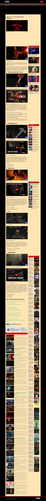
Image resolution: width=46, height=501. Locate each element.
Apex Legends (34, 126)
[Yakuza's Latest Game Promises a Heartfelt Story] (36, 285)
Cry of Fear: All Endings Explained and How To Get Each (16, 301)
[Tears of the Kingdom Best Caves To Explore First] (36, 448)
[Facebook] (8, 324)
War (29, 4)
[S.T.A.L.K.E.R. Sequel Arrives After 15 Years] (36, 298)
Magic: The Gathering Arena (35, 148)
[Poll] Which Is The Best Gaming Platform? (32, 54)
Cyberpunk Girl (29, 82)
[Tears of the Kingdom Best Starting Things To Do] (36, 409)
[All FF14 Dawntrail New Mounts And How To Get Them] (36, 375)
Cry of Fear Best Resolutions (11, 307)
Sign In (42, 1)
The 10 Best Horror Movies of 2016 (12, 318)
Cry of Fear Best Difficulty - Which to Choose (14, 304)
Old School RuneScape (35, 186)
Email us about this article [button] (8, 326)
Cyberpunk (18, 4)
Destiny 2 (33, 188)
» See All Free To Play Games (34, 208)
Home (6, 4)
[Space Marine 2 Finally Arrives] (36, 289)
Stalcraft (33, 198)
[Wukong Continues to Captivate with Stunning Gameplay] (36, 336)
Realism (40, 4)
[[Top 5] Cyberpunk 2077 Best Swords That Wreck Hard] (36, 469)
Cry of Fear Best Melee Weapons (12, 308)
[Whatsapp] (13, 324)
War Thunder (34, 203)
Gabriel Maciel (12, 328)
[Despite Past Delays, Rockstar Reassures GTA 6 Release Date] (36, 319)
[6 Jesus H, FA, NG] (36, 362)
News (16, 4)
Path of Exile (34, 193)
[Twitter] (15, 324)
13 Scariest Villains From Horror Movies (13, 314)
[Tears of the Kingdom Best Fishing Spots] (36, 439)
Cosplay (43, 4)
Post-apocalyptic (33, 4)
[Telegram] (11, 324)
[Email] (19, 324)
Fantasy (22, 4)
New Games (8, 4)
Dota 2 (33, 143)
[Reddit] (17, 324)
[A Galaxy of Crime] (36, 345)
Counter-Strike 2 (34, 131)
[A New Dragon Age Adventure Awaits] (36, 332)
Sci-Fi (24, 4)
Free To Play (12, 4)
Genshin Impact (34, 136)
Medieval (37, 4)
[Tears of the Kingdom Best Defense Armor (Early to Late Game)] (36, 418)
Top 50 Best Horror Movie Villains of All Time (14, 310)
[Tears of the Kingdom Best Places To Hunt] (36, 435)
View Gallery (25, 58)
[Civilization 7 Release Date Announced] (36, 315)
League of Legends (34, 141)
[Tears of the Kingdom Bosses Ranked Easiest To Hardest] (36, 422)
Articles (27, 4)
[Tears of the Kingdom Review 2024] (36, 405)
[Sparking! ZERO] (36, 276)
